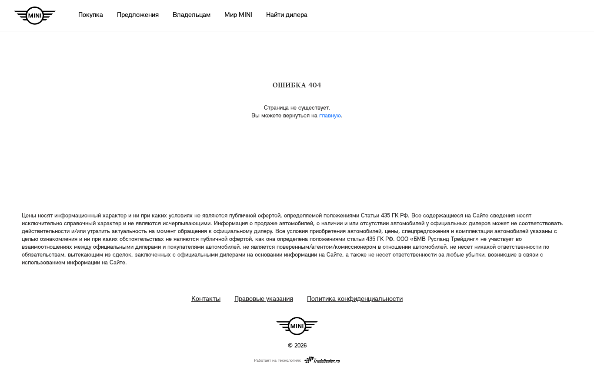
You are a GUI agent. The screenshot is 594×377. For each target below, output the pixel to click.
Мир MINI (238, 15)
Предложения (138, 15)
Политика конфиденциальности (355, 299)
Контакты (205, 299)
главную (330, 116)
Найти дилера (286, 15)
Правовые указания (263, 299)
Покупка (90, 15)
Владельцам (191, 15)
